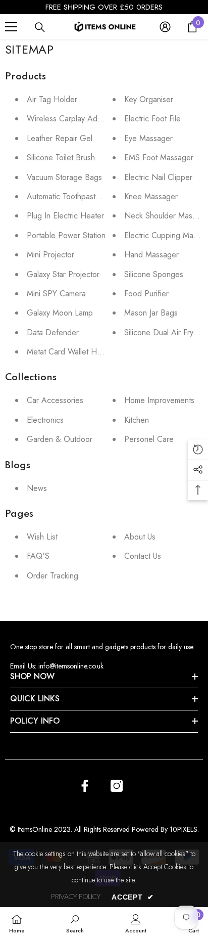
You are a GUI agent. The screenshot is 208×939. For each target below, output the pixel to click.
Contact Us (142, 556)
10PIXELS (183, 829)
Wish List (42, 537)
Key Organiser (148, 99)
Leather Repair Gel (59, 138)
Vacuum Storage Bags (64, 177)
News (37, 488)
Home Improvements (159, 400)
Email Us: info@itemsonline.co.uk (56, 666)
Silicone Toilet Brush (61, 157)
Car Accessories (55, 400)
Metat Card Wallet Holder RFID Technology (101, 351)
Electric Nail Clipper (158, 177)
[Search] (40, 27)
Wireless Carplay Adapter (71, 118)
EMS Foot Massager (158, 157)
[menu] (11, 27)
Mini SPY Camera (56, 293)
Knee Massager (151, 196)
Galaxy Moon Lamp (60, 313)
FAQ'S (38, 556)
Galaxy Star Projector (63, 274)
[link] (75, 923)
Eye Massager (148, 138)
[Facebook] (85, 786)
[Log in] (165, 26)
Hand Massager (151, 254)
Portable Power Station (66, 235)
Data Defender (53, 332)
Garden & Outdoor (59, 439)
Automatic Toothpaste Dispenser (82, 196)
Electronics (45, 420)
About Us (139, 537)
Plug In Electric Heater (65, 215)
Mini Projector (50, 254)
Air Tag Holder (52, 99)
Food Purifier (146, 293)
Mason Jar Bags (151, 313)
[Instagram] (117, 786)
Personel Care (149, 439)
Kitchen (136, 420)
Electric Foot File (152, 118)
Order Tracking (52, 576)
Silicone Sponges (153, 274)
